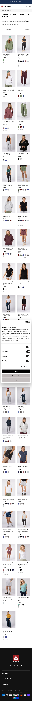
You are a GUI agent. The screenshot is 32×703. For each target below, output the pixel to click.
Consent (16, 371)
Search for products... (6, 10)
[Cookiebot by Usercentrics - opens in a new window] (23, 322)
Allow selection (16, 375)
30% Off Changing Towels (16, 2)
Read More (16, 24)
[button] (7, 29)
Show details (24, 367)
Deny (16, 380)
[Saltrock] (7, 6)
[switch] (28, 351)
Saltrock (9, 690)
